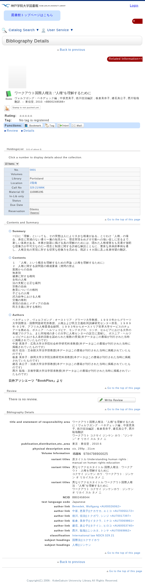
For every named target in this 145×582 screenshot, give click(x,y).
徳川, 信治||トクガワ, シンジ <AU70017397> (101, 515)
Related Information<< (125, 58)
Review (12, 130)
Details (29, 130)
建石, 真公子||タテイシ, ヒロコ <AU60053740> (103, 525)
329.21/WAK (37, 187)
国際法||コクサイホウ (86, 539)
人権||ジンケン (81, 544)
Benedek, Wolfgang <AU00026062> (96, 506)
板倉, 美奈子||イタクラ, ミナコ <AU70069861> (103, 520)
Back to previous (72, 49)
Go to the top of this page (123, 219)
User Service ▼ (60, 30)
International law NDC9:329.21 (93, 535)
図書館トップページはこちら (32, 15)
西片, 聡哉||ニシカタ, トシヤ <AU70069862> (101, 530)
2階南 (33, 182)
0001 (33, 169)
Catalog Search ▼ (23, 30)
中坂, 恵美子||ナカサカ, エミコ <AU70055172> (103, 510)
